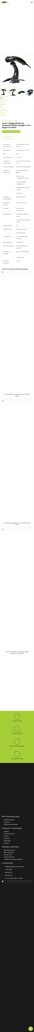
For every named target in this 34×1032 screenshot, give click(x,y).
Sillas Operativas (8, 852)
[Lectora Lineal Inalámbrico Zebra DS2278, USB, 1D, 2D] (17, 460)
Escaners (6, 843)
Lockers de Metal (8, 857)
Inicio (3, 120)
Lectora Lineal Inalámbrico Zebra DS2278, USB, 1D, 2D (17, 523)
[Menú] (32, 2)
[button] (31, 57)
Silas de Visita (7, 855)
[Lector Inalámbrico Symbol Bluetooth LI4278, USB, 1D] (17, 331)
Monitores (6, 838)
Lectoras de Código (12, 120)
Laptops (6, 831)
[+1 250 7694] (3, 869)
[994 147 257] (3, 875)
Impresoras (7, 841)
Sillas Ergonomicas (9, 850)
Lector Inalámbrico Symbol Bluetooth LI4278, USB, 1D (17, 395)
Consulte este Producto (12, 131)
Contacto (6, 822)
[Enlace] (5, 2)
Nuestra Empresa (8, 820)
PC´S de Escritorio (9, 834)
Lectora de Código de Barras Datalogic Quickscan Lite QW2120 (17, 652)
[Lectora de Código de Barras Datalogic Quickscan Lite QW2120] (17, 589)
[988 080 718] (3, 872)
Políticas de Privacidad (10, 824)
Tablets (5, 836)
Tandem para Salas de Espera (12, 859)
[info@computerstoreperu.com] (3, 867)
